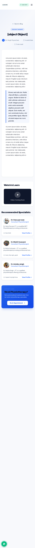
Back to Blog (19, 24)
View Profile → (27, 233)
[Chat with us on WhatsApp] (4, 544)
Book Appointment (16, 303)
